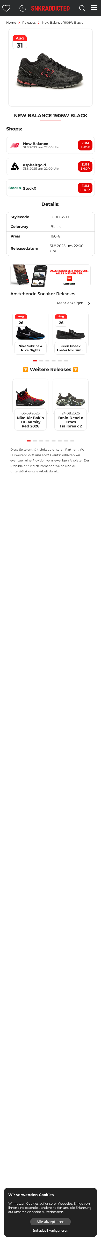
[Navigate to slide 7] (66, 441)
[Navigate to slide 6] (66, 360)
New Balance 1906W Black (62, 22)
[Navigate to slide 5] (60, 360)
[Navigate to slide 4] (54, 360)
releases (29, 22)
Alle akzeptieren (50, 1221)
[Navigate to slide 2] (41, 360)
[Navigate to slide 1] (35, 360)
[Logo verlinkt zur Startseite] (50, 8)
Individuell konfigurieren (50, 1231)
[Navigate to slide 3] (47, 360)
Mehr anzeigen (70, 302)
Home (11, 22)
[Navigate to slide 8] (72, 441)
